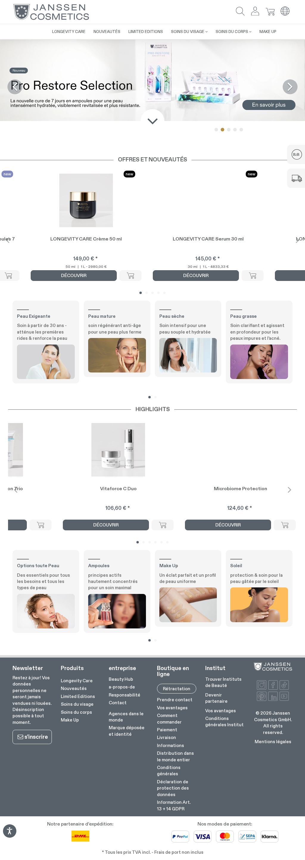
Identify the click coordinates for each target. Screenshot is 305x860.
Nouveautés (74, 688)
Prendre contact (174, 699)
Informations (170, 745)
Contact (118, 702)
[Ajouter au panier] (130, 275)
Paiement (167, 729)
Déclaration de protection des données (173, 788)
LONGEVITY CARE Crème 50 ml (86, 239)
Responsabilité (124, 695)
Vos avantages (172, 707)
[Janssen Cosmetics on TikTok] (284, 685)
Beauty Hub (121, 679)
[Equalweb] (9, 836)
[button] (240, 11)
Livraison (166, 737)
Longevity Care (77, 680)
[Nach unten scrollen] (152, 121)
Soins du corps (76, 712)
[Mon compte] (255, 11)
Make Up (70, 720)
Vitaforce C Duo (118, 488)
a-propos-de (122, 687)
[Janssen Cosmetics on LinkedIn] (273, 696)
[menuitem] (44, 28)
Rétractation (176, 688)
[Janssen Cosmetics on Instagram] (262, 685)
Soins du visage (77, 704)
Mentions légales (273, 741)
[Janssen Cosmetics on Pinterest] (262, 696)
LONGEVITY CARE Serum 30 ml (208, 239)
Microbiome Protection (240, 488)
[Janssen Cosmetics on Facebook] (273, 685)
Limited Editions (78, 696)
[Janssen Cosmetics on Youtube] (284, 696)
